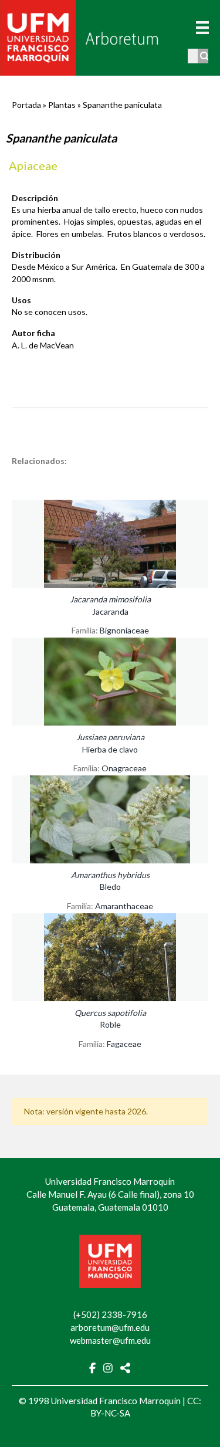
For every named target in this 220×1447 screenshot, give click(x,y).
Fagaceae (124, 1044)
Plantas (62, 105)
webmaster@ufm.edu (110, 1340)
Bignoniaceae (124, 630)
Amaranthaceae (124, 906)
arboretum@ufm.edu (110, 1327)
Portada (26, 105)
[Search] (205, 56)
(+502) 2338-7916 (110, 1314)
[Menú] (202, 27)
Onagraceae (124, 768)
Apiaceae (33, 165)
